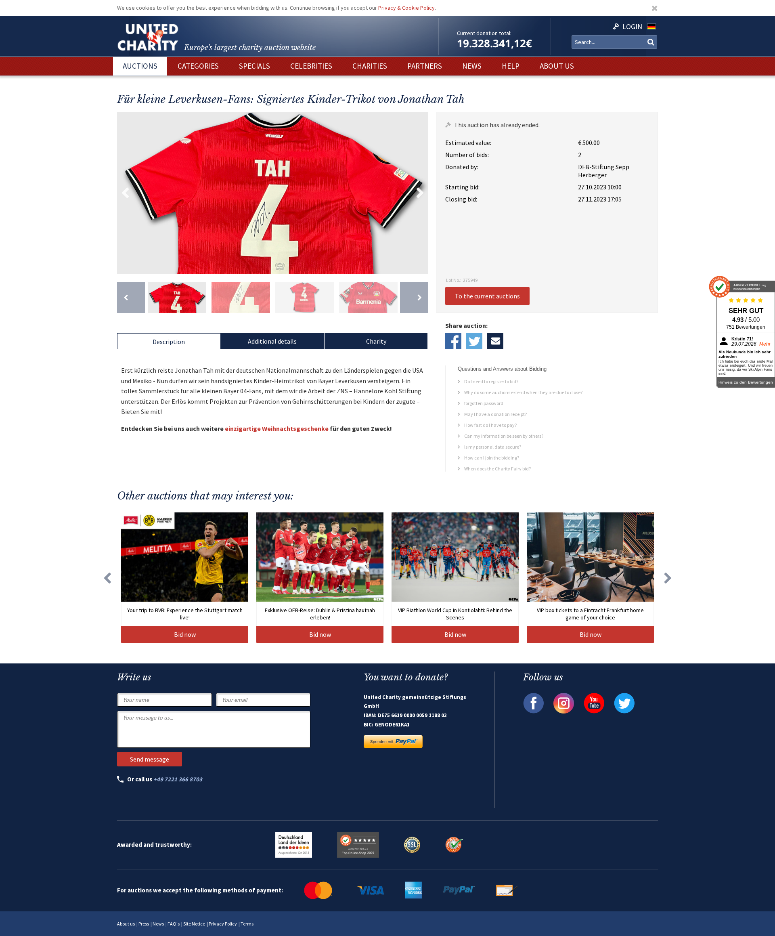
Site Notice (194, 924)
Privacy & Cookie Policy (406, 7)
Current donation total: (484, 33)
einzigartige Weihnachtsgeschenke (277, 428)
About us (126, 924)
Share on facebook (453, 341)
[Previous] (131, 297)
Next (420, 193)
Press (143, 924)
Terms (247, 924)
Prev (125, 193)
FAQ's (174, 924)
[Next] (414, 297)
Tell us (495, 341)
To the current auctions (487, 296)
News (158, 924)
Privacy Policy (223, 924)
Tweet (474, 341)
